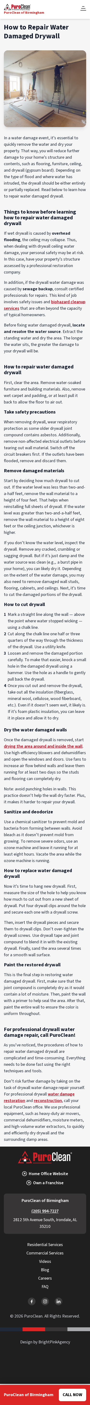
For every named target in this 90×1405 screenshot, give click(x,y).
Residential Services (45, 1245)
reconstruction (48, 1101)
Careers (45, 1278)
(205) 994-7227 (45, 1211)
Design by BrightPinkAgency (45, 1342)
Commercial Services (45, 1253)
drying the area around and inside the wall (43, 746)
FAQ (45, 1287)
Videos (45, 1262)
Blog (45, 1270)
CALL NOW (72, 1395)
